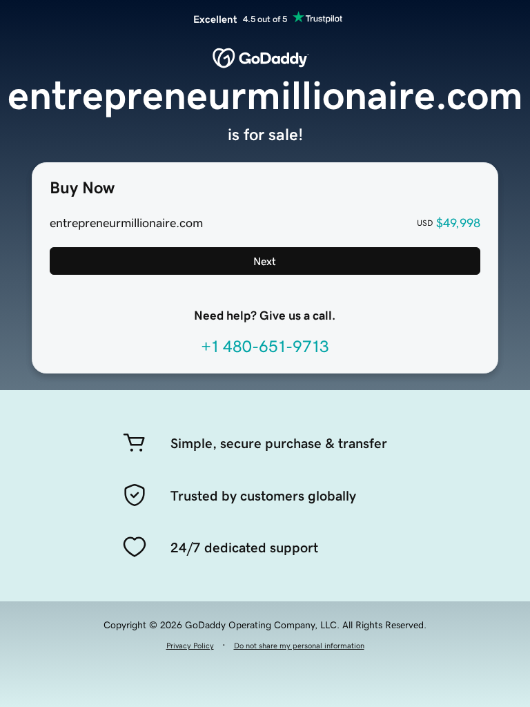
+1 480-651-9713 (265, 346)
